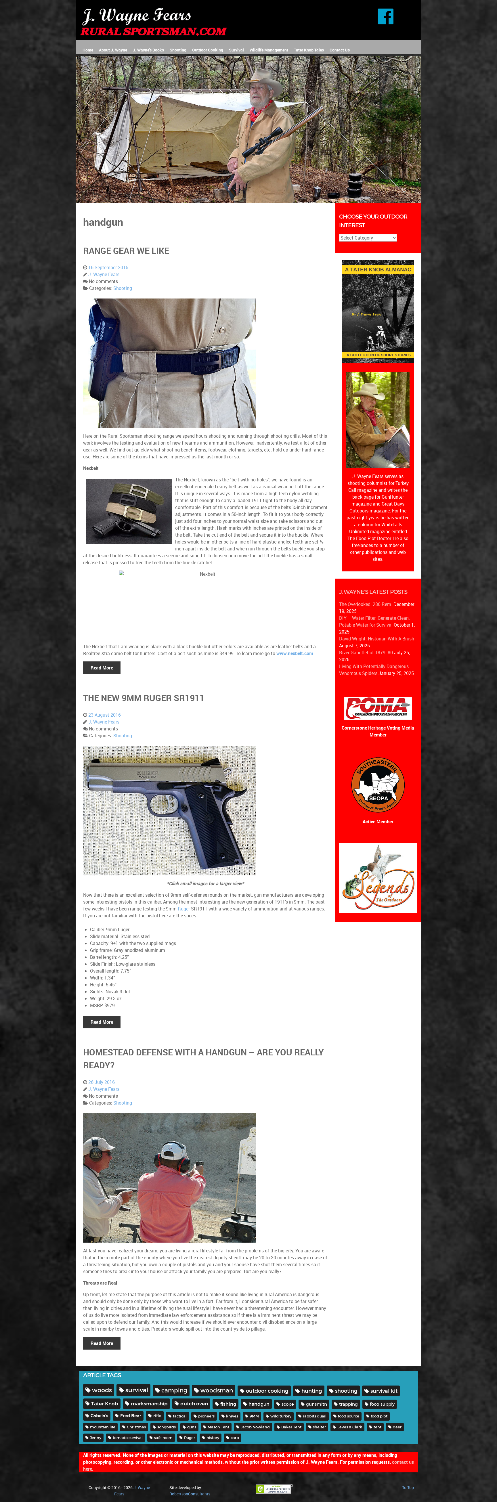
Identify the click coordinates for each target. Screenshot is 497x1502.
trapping (348, 1404)
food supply (382, 1404)
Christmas (136, 1427)
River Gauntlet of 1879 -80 (366, 652)
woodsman (216, 1390)
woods (102, 1390)
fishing (228, 1404)
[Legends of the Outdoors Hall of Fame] (378, 877)
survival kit (383, 1391)
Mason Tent (218, 1427)
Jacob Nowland (255, 1427)
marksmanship (149, 1403)
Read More (102, 668)
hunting (311, 1391)
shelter (319, 1427)
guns (191, 1427)
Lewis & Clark (349, 1427)
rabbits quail (314, 1416)
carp (235, 1438)
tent (377, 1427)
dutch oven (194, 1403)
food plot (379, 1416)
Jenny (95, 1438)
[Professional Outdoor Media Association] (378, 708)
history (213, 1438)
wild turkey (280, 1416)
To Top (408, 1487)
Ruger (184, 909)
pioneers (206, 1416)
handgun (258, 1404)
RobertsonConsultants (189, 1494)
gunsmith (316, 1404)
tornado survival (128, 1438)
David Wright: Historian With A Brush (376, 639)
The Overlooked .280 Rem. (365, 604)
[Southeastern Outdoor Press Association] (378, 784)
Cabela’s (99, 1415)
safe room (163, 1438)
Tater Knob (104, 1403)
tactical (180, 1416)
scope (288, 1404)
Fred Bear (130, 1415)
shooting (346, 1391)
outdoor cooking (267, 1391)
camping (174, 1390)
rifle (157, 1415)
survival (136, 1390)
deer (397, 1427)
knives (232, 1416)
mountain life (102, 1427)
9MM (254, 1416)
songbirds (166, 1427)
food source (348, 1416)
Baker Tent (291, 1427)
